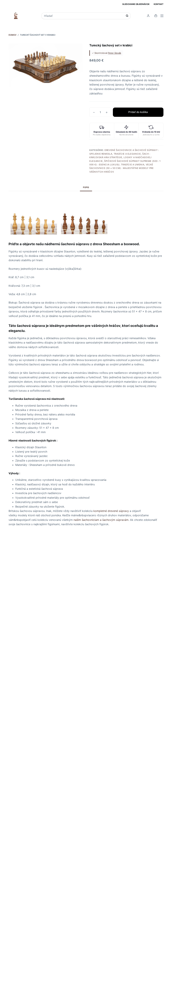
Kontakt (158, 4)
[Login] (148, 15)
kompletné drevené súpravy (111, 511)
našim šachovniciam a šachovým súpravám (101, 519)
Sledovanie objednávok (135, 4)
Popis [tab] (86, 187)
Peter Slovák (114, 53)
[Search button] (127, 16)
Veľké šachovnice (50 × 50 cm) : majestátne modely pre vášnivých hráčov (121, 168)
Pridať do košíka (138, 112)
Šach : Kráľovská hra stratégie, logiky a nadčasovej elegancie (120, 157)
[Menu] (161, 15)
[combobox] (83, 15)
